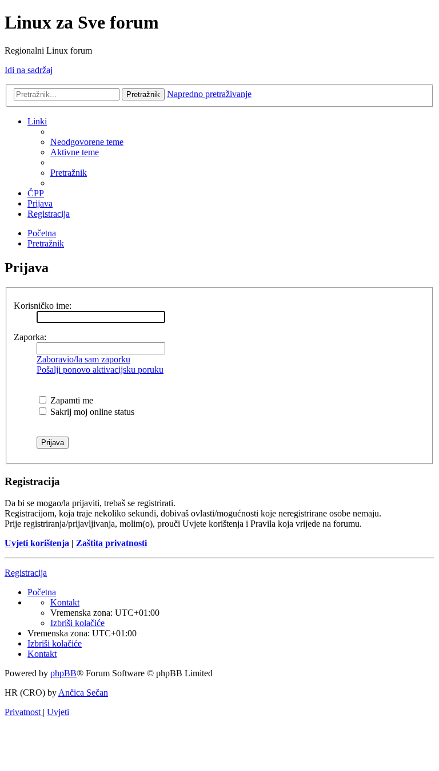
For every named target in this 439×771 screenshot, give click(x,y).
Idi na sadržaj (29, 70)
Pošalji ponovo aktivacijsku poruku (100, 369)
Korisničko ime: (42, 305)
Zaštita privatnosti (111, 543)
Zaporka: (30, 337)
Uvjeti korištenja (37, 543)
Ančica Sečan (83, 692)
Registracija (26, 573)
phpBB (63, 673)
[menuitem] (86, 142)
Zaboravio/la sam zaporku (83, 359)
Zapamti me (70, 400)
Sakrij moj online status (91, 412)
